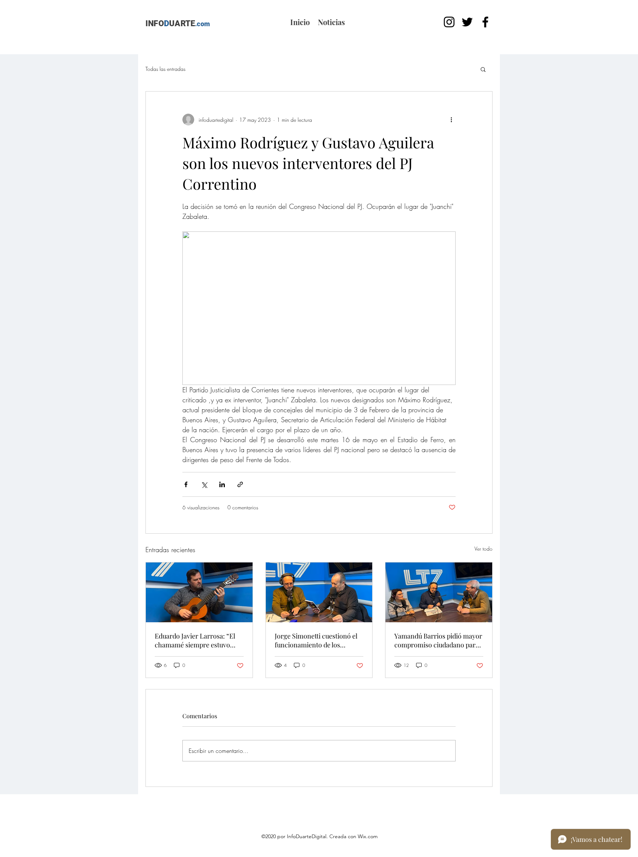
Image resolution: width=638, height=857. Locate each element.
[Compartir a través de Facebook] (185, 484)
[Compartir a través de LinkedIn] (222, 484)
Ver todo (483, 548)
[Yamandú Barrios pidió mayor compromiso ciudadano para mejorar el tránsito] (438, 592)
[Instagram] (449, 22)
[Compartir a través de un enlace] (240, 484)
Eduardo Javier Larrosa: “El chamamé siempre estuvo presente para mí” (195, 640)
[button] (483, 69)
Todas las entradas (165, 68)
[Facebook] (485, 22)
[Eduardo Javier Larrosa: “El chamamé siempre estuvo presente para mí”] (199, 592)
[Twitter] (467, 22)
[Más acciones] (451, 119)
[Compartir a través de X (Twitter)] (203, 484)
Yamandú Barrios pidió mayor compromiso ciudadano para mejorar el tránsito (438, 640)
